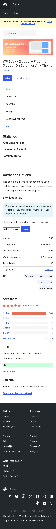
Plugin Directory (10, 13)
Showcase (34, 411)
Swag (33, 451)
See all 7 (49, 269)
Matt (7, 466)
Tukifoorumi (9, 371)
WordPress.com (12, 460)
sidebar (41, 282)
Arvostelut (11, 96)
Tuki (8, 126)
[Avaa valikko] (51, 4)
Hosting (7, 421)
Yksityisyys (9, 426)
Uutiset (6, 416)
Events (33, 441)
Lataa (7, 78)
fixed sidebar (30, 276)
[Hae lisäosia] (33, 33)
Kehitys (10, 111)
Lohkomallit (35, 426)
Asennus (10, 103)
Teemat (33, 416)
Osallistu (33, 436)
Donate (34, 446)
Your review (9, 338)
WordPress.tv (11, 451)
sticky (49, 282)
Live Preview (23, 78)
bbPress (9, 471)
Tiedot (9, 89)
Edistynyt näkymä (15, 118)
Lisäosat (33, 421)
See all (49, 338)
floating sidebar (45, 276)
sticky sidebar (46, 288)
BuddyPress (11, 476)
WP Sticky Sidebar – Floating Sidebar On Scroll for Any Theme (28, 63)
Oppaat (7, 436)
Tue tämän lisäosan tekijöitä (17, 393)
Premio (6, 70)
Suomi (13, 489)
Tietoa (6, 411)
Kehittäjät (8, 446)
